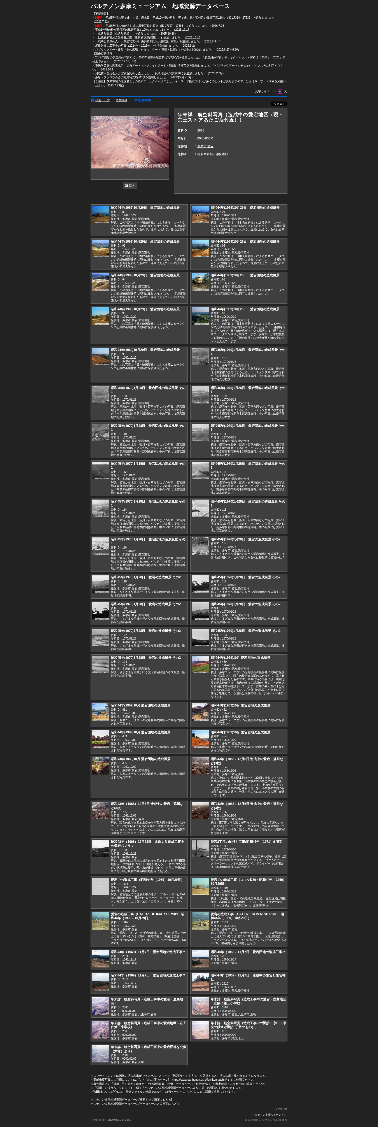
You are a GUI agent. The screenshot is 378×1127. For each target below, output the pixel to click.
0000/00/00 (205, 138)
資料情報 (121, 100)
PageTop (282, 1109)
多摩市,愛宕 (205, 146)
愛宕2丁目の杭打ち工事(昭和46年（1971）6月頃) (247, 841)
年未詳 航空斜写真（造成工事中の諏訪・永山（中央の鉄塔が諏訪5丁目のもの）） (248, 1025)
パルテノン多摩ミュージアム (269, 1114)
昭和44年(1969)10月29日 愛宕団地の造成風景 (145, 207)
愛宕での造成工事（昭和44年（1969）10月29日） (147, 880)
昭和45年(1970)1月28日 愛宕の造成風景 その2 (245, 539)
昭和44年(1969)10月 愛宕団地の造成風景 (240, 657)
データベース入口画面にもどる (160, 1103)
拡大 (132, 185)
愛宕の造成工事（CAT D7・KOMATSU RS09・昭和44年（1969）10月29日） (147, 916)
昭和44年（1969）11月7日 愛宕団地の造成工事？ (148, 952)
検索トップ (102, 100)
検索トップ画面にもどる (155, 1099)
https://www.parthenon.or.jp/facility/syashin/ (199, 1079)
